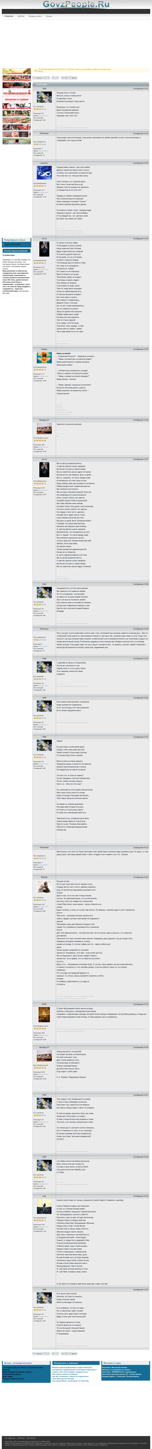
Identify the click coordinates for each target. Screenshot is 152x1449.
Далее (74, 78)
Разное (49, 16)
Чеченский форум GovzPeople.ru (52, 69)
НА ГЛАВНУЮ (10, 1438)
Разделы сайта (35, 16)
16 (66, 78)
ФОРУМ (21, 16)
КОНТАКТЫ (30, 1438)
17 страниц (37, 78)
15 (63, 78)
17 (69, 78)
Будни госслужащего (12, 244)
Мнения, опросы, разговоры (80, 69)
